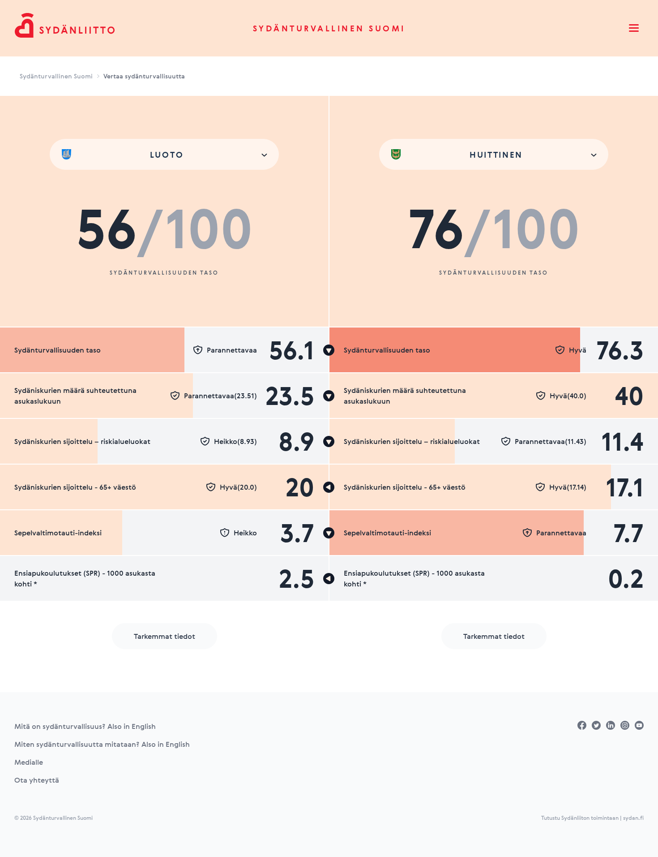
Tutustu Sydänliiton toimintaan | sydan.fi (592, 817)
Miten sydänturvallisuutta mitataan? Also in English (102, 744)
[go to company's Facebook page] (581, 725)
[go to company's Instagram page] (624, 725)
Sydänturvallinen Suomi (329, 28)
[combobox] (164, 154)
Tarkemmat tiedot (164, 636)
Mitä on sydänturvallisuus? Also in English (85, 726)
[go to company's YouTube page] (639, 725)
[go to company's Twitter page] (596, 725)
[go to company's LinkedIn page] (610, 725)
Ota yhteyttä (36, 780)
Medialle (28, 762)
